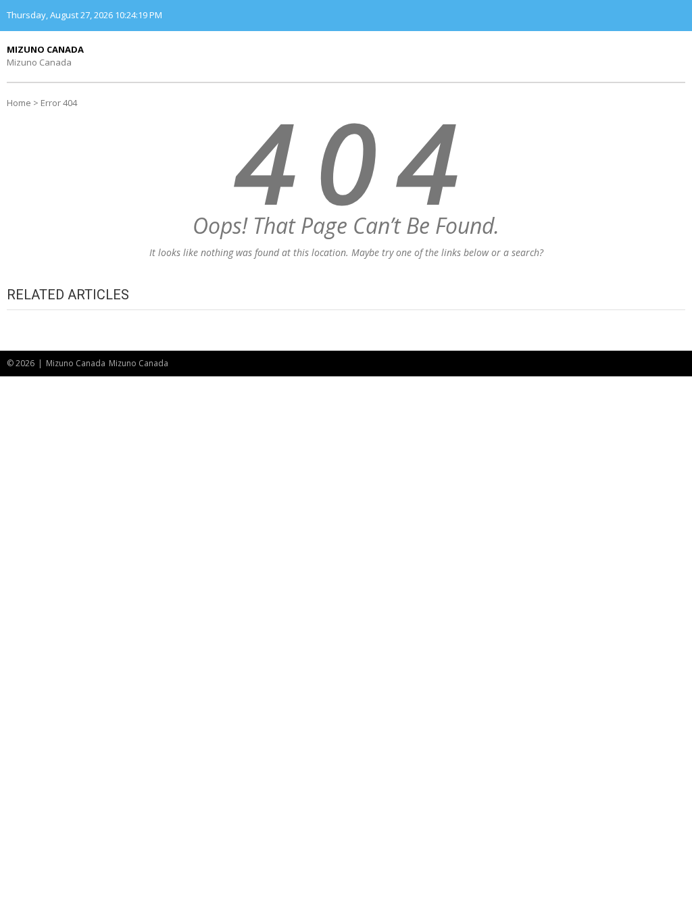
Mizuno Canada (45, 49)
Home (19, 103)
